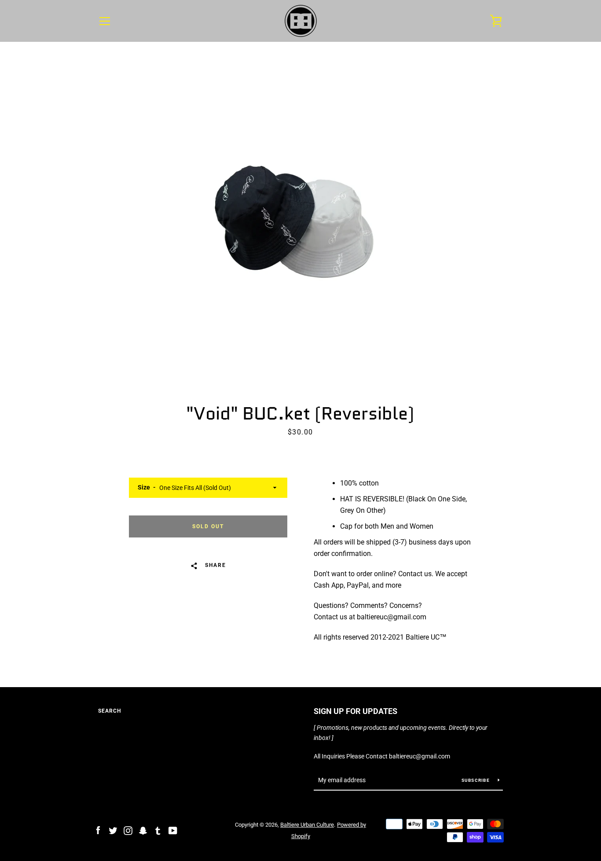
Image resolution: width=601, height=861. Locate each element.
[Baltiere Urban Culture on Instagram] (128, 830)
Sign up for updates (355, 711)
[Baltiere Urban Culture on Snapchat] (143, 830)
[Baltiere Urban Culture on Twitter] (113, 830)
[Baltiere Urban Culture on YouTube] (173, 830)
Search (109, 711)
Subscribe (476, 780)
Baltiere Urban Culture (307, 824)
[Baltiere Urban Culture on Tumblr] (158, 830)
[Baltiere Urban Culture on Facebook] (98, 830)
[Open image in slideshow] (300, 220)
